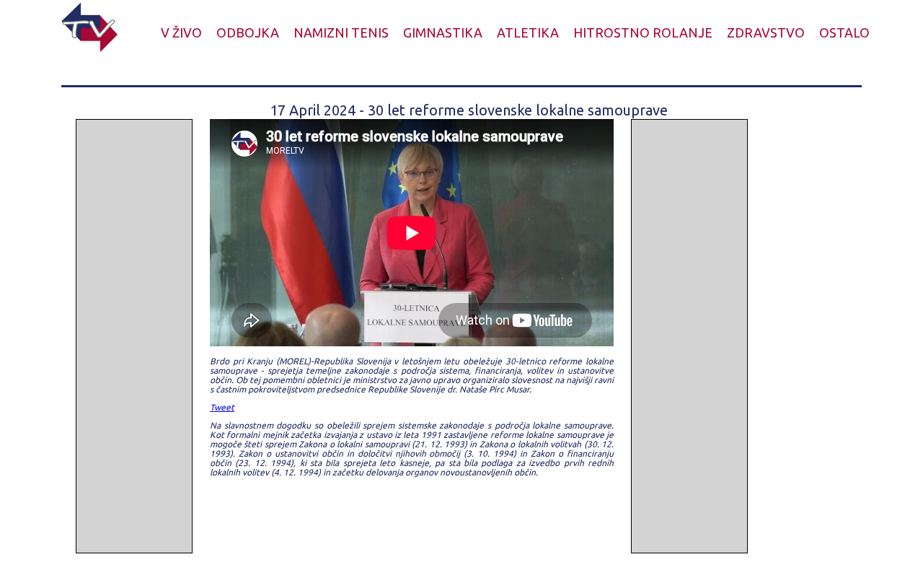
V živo (181, 32)
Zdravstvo (766, 32)
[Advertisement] (134, 336)
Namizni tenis (341, 32)
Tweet (222, 407)
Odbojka (247, 32)
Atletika (528, 32)
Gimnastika (442, 32)
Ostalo (844, 32)
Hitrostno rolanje (642, 32)
